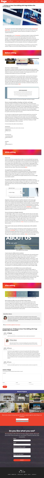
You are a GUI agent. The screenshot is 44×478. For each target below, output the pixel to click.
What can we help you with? (19, 447)
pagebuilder (13, 324)
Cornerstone (17, 35)
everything (12, 230)
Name (4, 382)
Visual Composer (17, 324)
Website (30, 382)
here (20, 84)
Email (17, 382)
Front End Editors (8, 324)
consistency (28, 206)
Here (22, 221)
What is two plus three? (18, 454)
